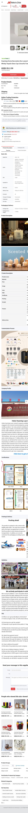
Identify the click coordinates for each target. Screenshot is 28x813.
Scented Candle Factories (7, 793)
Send (13, 689)
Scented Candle (20, 9)
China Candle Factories (7, 790)
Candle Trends (5, 800)
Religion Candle (4, 770)
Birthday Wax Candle (21, 797)
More (2, 802)
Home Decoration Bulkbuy (16, 800)
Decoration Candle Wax (21, 793)
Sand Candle (16, 770)
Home (2, 9)
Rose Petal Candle (6, 783)
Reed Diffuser (13, 9)
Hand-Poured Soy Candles (18, 783)
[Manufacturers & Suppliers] (14, 2)
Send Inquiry (13, 74)
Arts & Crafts (7, 9)
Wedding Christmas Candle (8, 797)
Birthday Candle (17, 768)
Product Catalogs (20, 765)
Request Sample (24, 78)
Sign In (3, 141)
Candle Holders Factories (20, 790)
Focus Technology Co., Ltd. (17, 807)
